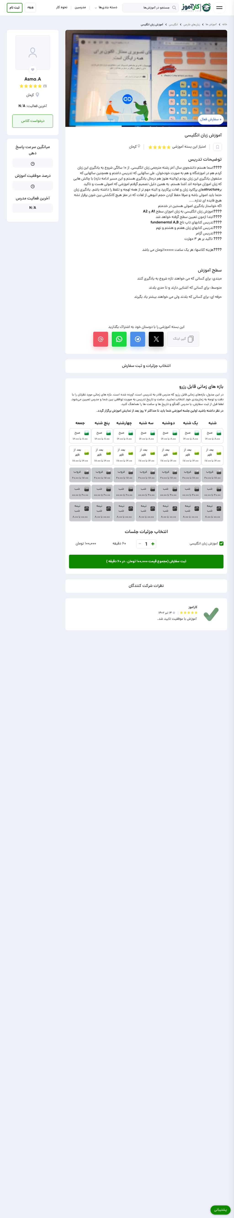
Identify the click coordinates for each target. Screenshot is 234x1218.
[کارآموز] (195, 7)
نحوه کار (61, 7)
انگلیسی (173, 24)
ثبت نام (15, 7)
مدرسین (80, 7)
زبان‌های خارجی (191, 24)
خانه (224, 24)
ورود (30, 7)
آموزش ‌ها (211, 24)
